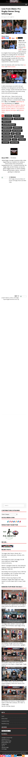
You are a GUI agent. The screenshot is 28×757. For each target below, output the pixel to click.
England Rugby (19, 118)
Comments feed (5, 721)
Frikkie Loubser (11, 66)
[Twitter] (6, 38)
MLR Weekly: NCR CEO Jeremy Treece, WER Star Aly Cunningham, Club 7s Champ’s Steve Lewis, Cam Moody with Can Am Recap (14, 573)
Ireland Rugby (6, 130)
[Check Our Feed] (16, 521)
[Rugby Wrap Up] (14, 2)
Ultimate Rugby (5, 747)
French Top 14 (6, 121)
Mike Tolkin (6, 133)
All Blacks (8, 115)
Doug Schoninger (7, 118)
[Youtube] (2, 38)
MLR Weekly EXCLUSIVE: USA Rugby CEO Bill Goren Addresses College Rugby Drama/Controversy (13, 561)
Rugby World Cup (7, 136)
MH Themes (23, 753)
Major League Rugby (6, 741)
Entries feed (4, 718)
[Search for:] (14, 505)
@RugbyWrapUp (6, 105)
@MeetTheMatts (15, 105)
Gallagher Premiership (9, 124)
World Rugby (14, 142)
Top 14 (14, 139)
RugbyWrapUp (6, 139)
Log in (3, 716)
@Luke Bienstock (10, 107)
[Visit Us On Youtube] (12, 521)
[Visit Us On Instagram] (10, 521)
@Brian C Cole (15, 108)
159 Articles (13, 158)
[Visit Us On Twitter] (8, 521)
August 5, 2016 (6, 17)
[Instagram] (4, 38)
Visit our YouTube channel (8, 706)
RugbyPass (4, 744)
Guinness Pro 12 (7, 127)
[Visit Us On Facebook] (14, 521)
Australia (16, 115)
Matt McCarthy (20, 56)
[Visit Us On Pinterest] (20, 521)
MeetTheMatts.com (6, 742)
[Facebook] (8, 38)
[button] (26, 4)
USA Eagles (22, 139)
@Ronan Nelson (19, 107)
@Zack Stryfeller (6, 108)
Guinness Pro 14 (5, 739)
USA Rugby (5, 142)
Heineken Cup (17, 127)
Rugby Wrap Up (19, 136)
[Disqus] (14, 437)
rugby (18, 133)
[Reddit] (10, 38)
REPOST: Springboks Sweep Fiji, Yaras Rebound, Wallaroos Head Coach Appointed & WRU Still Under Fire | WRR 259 (14, 567)
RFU (13, 133)
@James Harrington (11, 110)
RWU (13, 17)
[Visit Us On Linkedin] (18, 521)
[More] (17, 38)
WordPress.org (5, 723)
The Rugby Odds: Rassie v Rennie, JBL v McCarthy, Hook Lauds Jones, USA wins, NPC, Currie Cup (13, 555)
